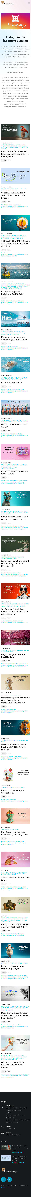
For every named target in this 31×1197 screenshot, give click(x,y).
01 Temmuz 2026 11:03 (6, 330)
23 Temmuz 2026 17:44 (7, 187)
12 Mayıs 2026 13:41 (5, 602)
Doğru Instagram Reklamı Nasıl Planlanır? (13, 655)
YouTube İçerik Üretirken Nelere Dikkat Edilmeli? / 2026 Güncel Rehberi (14, 611)
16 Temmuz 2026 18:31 (6, 233)
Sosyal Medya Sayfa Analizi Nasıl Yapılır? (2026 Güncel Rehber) (13, 747)
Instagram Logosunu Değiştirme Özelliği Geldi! (12, 292)
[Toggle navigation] (29, 3)
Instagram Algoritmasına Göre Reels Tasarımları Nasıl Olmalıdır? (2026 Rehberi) (15, 700)
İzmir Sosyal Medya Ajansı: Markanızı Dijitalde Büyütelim (14, 833)
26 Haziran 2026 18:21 (6, 375)
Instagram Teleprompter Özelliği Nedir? (12, 791)
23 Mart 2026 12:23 (5, 827)
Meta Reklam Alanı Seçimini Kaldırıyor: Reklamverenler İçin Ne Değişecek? (15, 154)
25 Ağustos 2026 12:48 (6, 143)
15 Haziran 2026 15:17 (6, 418)
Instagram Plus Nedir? (11, 382)
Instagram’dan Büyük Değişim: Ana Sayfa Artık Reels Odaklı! (15, 925)
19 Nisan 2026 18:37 (6, 693)
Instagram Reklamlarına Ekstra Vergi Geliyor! (12, 967)
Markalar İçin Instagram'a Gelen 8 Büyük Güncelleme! (14, 338)
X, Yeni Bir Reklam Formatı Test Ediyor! (15, 878)
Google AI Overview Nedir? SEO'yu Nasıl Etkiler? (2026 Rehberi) (13, 195)
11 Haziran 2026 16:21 (6, 462)
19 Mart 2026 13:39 (5, 916)
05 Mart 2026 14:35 (5, 1004)
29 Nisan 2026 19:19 (6, 648)
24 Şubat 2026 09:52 (6, 1054)
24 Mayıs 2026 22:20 (6, 555)
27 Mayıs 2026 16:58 (6, 509)
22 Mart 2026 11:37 (5, 870)
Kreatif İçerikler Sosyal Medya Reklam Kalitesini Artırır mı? (14, 518)
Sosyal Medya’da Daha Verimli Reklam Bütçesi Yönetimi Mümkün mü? (15, 563)
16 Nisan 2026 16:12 (5, 738)
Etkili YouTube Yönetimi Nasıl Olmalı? (14, 425)
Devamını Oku (6, 160)
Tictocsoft (5, 1187)
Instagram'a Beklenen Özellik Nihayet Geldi (14, 472)
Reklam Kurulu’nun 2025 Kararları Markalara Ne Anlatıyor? (12, 1065)
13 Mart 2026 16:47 (5, 961)
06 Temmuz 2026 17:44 (7, 282)
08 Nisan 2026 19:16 (6, 785)
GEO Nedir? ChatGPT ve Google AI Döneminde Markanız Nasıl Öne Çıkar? (15, 243)
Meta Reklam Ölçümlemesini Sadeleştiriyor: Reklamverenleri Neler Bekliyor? (15, 1015)
